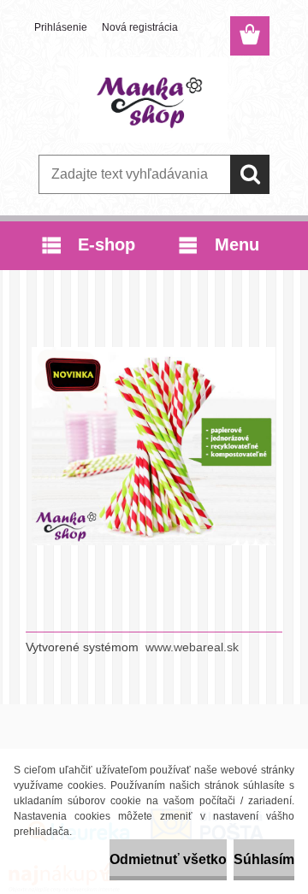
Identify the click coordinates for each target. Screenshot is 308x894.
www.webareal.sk (192, 647)
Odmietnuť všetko (168, 859)
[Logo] (153, 100)
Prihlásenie (60, 27)
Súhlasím (264, 859)
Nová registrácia (140, 27)
